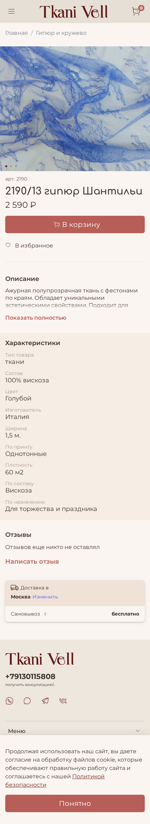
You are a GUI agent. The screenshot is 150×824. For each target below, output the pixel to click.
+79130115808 (30, 676)
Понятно (75, 803)
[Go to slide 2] (11, 166)
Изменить (45, 597)
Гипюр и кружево (61, 33)
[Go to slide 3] (16, 166)
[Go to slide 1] (6, 166)
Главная (16, 33)
